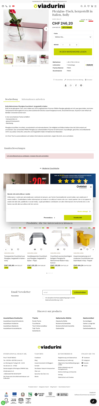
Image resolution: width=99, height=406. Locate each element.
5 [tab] (54, 274)
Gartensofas (87, 326)
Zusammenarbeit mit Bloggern (44, 363)
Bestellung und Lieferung (65, 360)
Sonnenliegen (87, 321)
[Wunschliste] (18, 249)
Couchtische (36, 323)
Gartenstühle (60, 328)
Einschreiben (81, 292)
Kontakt (37, 365)
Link (61, 300)
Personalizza (48, 217)
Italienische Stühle (63, 318)
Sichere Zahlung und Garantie (67, 372)
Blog (36, 360)
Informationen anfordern (33, 99)
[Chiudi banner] (91, 187)
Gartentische (36, 331)
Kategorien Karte (43, 387)
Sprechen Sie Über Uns (42, 374)
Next (46, 29)
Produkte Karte (32, 387)
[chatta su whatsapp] (3, 403)
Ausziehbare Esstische (13, 318)
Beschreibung (11, 99)
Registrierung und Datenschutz (67, 357)
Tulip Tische (36, 328)
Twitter (85, 365)
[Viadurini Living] (89, 65)
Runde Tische (36, 321)
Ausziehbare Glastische (10, 326)
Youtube (85, 363)
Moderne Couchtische (50, 168)
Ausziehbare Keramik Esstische (13, 321)
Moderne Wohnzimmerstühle (65, 326)
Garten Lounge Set (89, 323)
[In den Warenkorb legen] (11, 249)
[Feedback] (10, 6)
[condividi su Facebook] (75, 85)
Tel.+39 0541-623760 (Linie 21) (12, 360)
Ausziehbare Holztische (10, 323)
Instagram (86, 360)
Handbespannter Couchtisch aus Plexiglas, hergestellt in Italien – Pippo (37, 258)
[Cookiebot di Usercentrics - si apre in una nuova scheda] (78, 187)
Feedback (38, 357)
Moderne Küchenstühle (63, 323)
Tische (35, 318)
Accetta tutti (78, 217)
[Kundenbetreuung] (6, 6)
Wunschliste (59, 79)
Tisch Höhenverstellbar (39, 326)
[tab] (11, 99)
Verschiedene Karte (64, 387)
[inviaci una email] (3, 6)
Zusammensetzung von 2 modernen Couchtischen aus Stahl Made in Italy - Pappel (83, 258)
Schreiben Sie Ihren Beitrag (74, 79)
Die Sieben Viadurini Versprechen (45, 368)
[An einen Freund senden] (65, 85)
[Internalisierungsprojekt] (18, 394)
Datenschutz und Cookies (66, 377)
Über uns (37, 371)
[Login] (85, 6)
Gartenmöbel (88, 318)
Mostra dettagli (83, 211)
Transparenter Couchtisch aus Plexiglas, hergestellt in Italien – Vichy (15, 258)
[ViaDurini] (49, 5)
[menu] (95, 6)
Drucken (89, 79)
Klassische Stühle (61, 321)
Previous (5, 29)
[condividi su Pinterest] (81, 85)
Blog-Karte (53, 387)
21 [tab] (41, 67)
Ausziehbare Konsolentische (12, 328)
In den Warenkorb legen (73, 52)
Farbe (56, 33)
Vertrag (60, 374)
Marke (36, 376)
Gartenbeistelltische (89, 328)
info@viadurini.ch (8, 371)
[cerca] (82, 6)
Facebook (86, 357)
